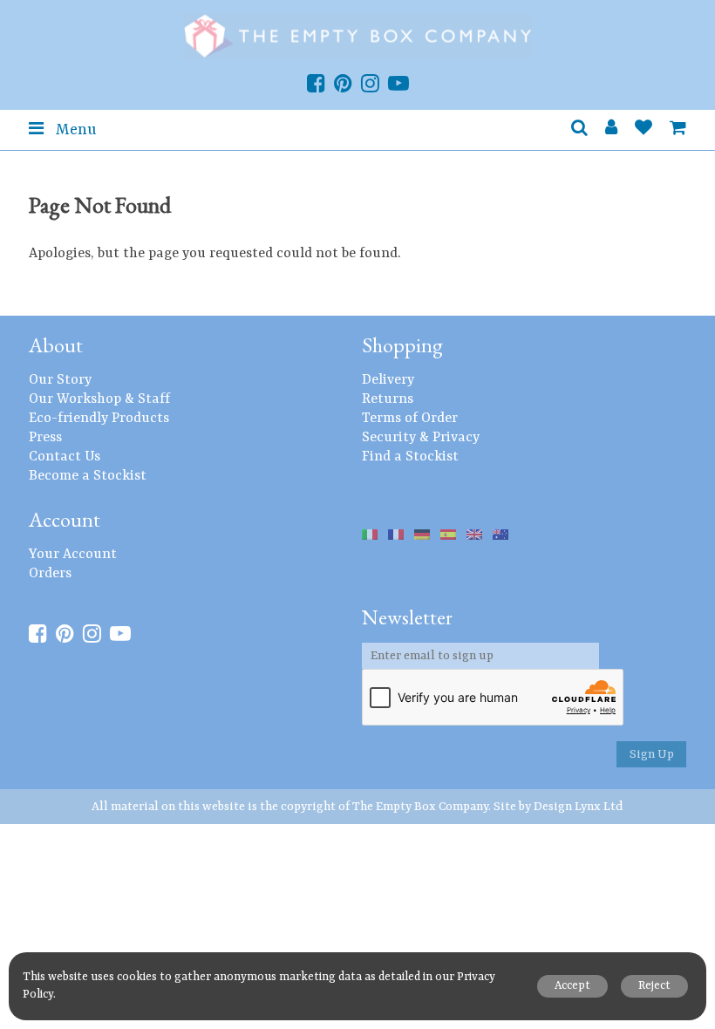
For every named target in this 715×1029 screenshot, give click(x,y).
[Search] (579, 130)
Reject (654, 985)
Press (45, 438)
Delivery (388, 380)
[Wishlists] (643, 130)
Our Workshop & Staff (99, 399)
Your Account (73, 554)
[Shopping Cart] (678, 130)
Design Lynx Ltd (578, 807)
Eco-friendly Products (99, 418)
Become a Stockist (87, 476)
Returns (387, 399)
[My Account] (611, 130)
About (56, 344)
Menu (74, 130)
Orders (50, 574)
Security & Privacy (421, 438)
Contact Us (64, 457)
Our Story (60, 380)
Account (64, 519)
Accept (572, 985)
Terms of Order (410, 418)
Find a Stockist (410, 457)
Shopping (402, 344)
